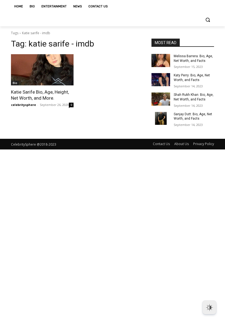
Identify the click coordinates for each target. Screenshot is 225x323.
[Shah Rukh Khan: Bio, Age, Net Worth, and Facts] (160, 99)
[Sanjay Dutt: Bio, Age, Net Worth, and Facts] (160, 118)
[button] (207, 19)
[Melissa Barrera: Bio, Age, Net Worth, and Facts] (160, 60)
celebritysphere (23, 105)
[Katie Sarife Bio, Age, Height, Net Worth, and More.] (42, 69)
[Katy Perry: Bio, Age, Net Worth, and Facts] (160, 79)
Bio (15, 83)
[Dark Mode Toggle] (209, 307)
